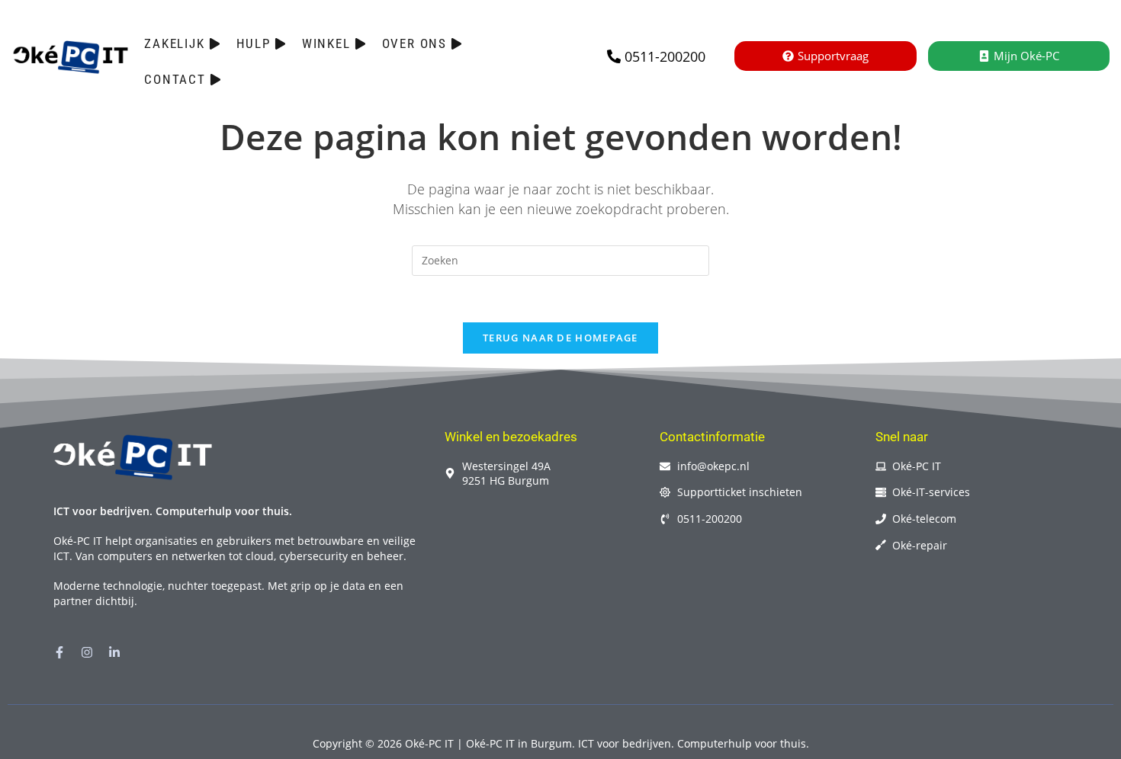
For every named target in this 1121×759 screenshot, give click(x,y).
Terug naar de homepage (560, 337)
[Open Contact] (215, 80)
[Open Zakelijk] (214, 44)
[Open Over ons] (456, 44)
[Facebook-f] (59, 652)
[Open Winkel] (360, 44)
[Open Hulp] (280, 44)
